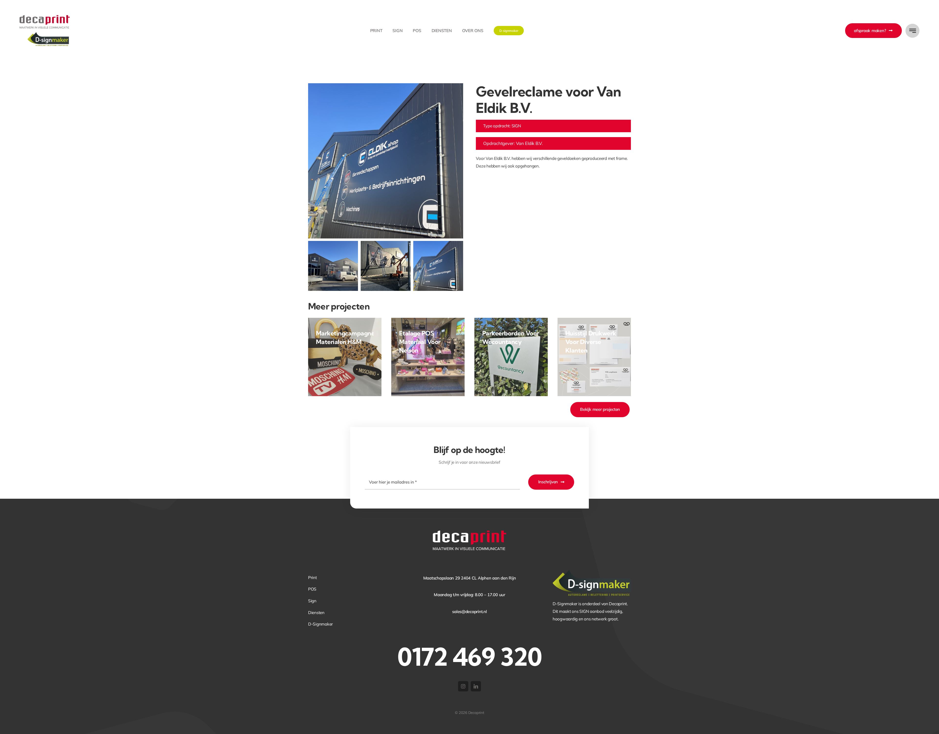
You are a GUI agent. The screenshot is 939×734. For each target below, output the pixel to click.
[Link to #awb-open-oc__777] (912, 31)
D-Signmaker (320, 624)
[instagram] (463, 686)
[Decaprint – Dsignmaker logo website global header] (45, 17)
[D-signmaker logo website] (592, 571)
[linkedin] (476, 686)
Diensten (316, 612)
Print (312, 577)
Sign (312, 600)
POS (312, 589)
